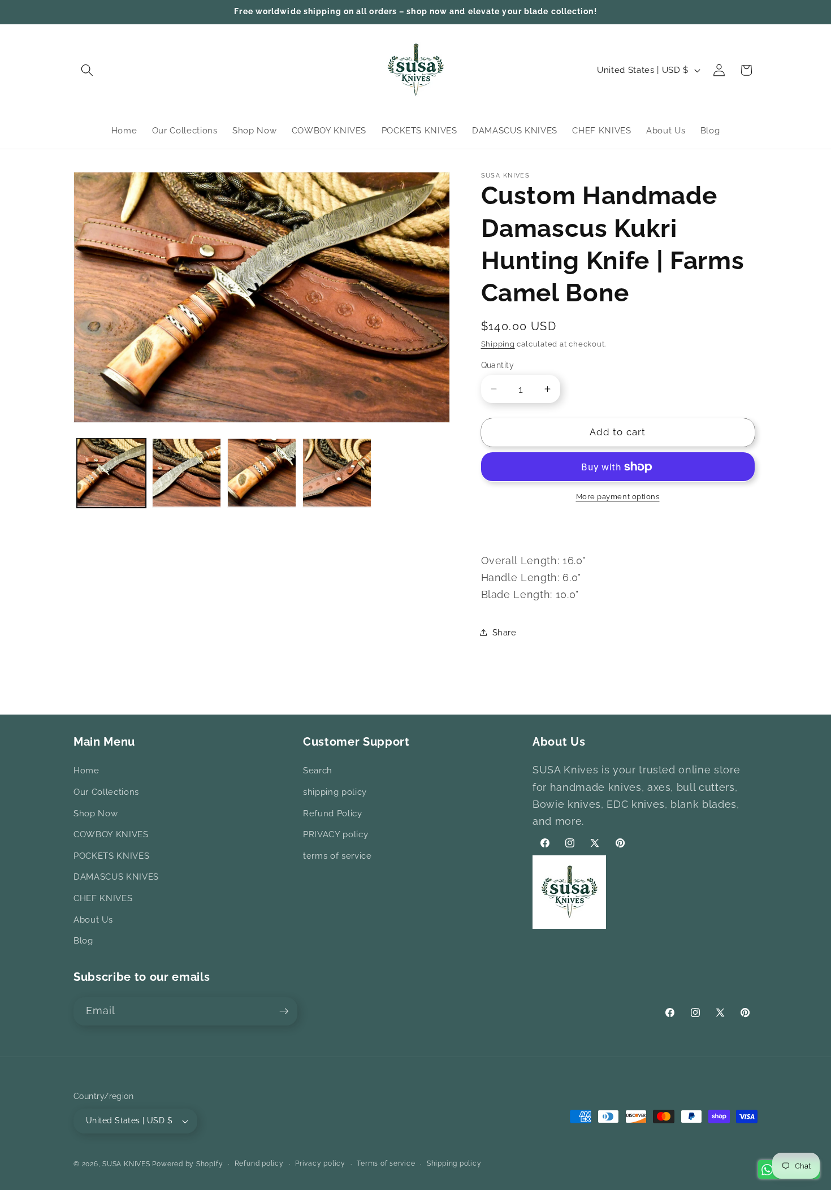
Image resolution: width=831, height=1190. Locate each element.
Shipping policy (454, 1163)
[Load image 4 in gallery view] (336, 472)
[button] (87, 70)
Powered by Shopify (187, 1164)
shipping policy (335, 792)
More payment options (618, 496)
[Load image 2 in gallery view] (186, 472)
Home (86, 770)
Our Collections (106, 792)
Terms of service (386, 1163)
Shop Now (95, 813)
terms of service (337, 856)
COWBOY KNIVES (111, 834)
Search (317, 770)
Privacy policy (320, 1163)
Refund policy (259, 1163)
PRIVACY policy (335, 834)
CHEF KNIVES (102, 898)
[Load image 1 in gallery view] (111, 472)
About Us (92, 920)
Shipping (498, 343)
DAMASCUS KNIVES (116, 877)
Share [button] (504, 633)
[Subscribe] (283, 1011)
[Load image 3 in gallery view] (261, 472)
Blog (83, 941)
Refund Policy (332, 813)
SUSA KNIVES (126, 1164)
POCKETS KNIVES (111, 856)
